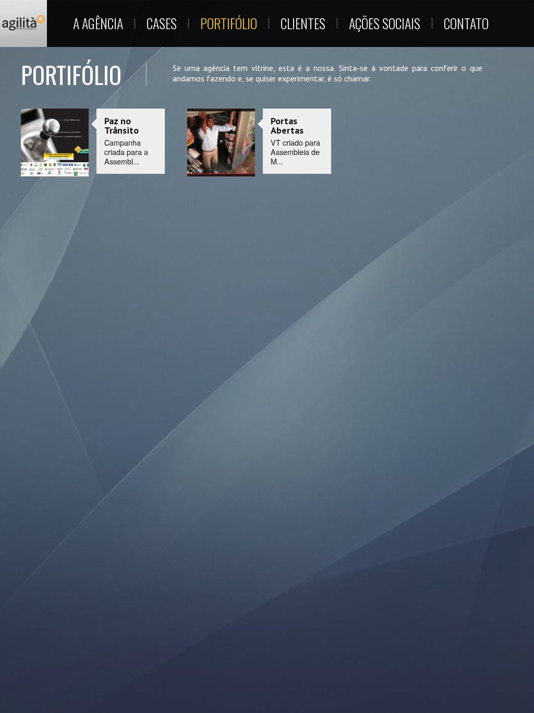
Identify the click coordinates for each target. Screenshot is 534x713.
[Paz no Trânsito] (55, 144)
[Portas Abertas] (221, 144)
